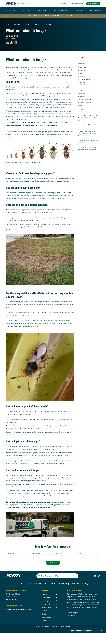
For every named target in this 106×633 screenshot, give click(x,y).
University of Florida (21, 99)
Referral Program (73, 612)
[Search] (38, 575)
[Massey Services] (11, 3)
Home (8, 25)
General (80, 73)
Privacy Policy (46, 617)
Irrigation (77, 10)
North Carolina (82, 85)
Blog (28, 25)
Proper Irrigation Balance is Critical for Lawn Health (88, 126)
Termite (25, 10)
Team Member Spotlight (85, 99)
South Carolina (82, 96)
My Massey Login (77, 3)
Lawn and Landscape (84, 79)
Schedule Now (53, 563)
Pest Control (9, 10)
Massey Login (71, 615)
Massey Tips (81, 82)
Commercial (40, 10)
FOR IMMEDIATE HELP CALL (53, 15)
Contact (44, 614)
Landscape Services (59, 10)
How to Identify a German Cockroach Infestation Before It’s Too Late (88, 148)
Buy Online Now (93, 3)
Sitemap (44, 620)
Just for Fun (81, 76)
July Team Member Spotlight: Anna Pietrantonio (88, 142)
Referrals (64, 3)
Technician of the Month (85, 102)
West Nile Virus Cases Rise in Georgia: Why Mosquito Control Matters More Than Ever (87, 134)
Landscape (45, 601)
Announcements (82, 67)
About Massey (94, 10)
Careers (44, 610)
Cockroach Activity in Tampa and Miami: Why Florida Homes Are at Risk (88, 118)
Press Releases (82, 91)
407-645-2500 (11, 599)
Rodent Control (82, 94)
